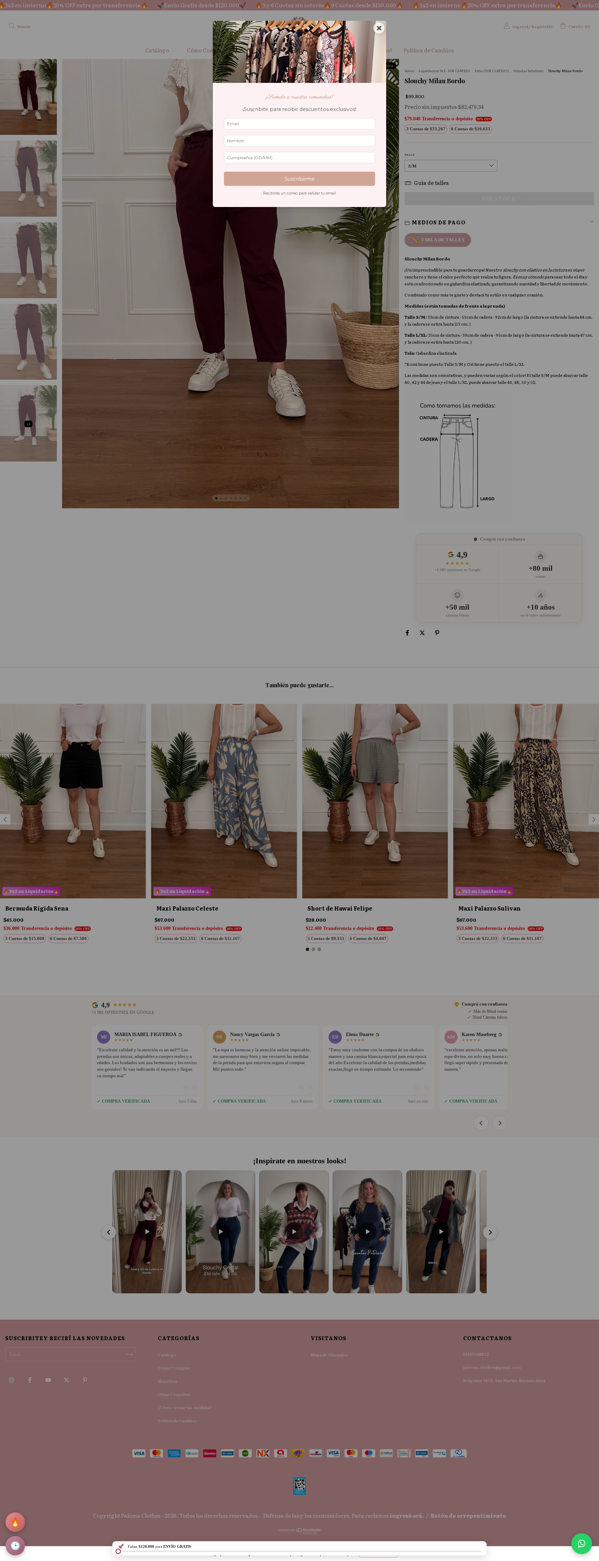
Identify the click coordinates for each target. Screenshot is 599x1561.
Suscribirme (300, 179)
